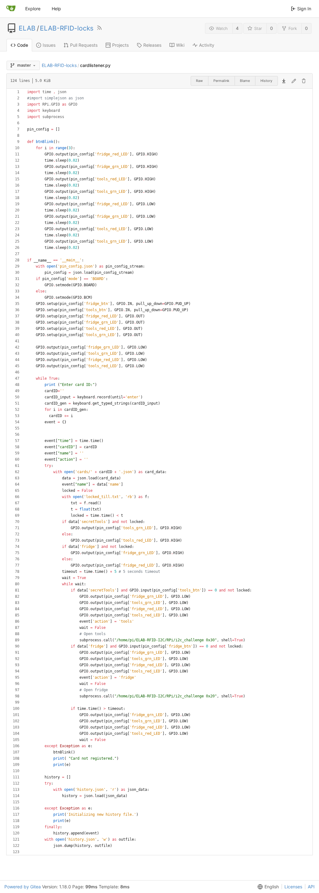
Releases (152, 45)
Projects (120, 45)
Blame (245, 80)
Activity (206, 45)
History (266, 80)
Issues (49, 45)
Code (22, 45)
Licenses (293, 886)
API (311, 886)
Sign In (304, 8)
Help (56, 8)
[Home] (11, 8)
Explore (32, 8)
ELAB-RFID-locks (66, 28)
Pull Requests (84, 45)
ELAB (27, 28)
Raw (199, 80)
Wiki (180, 45)
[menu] (267, 887)
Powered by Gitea (22, 886)
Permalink (221, 80)
